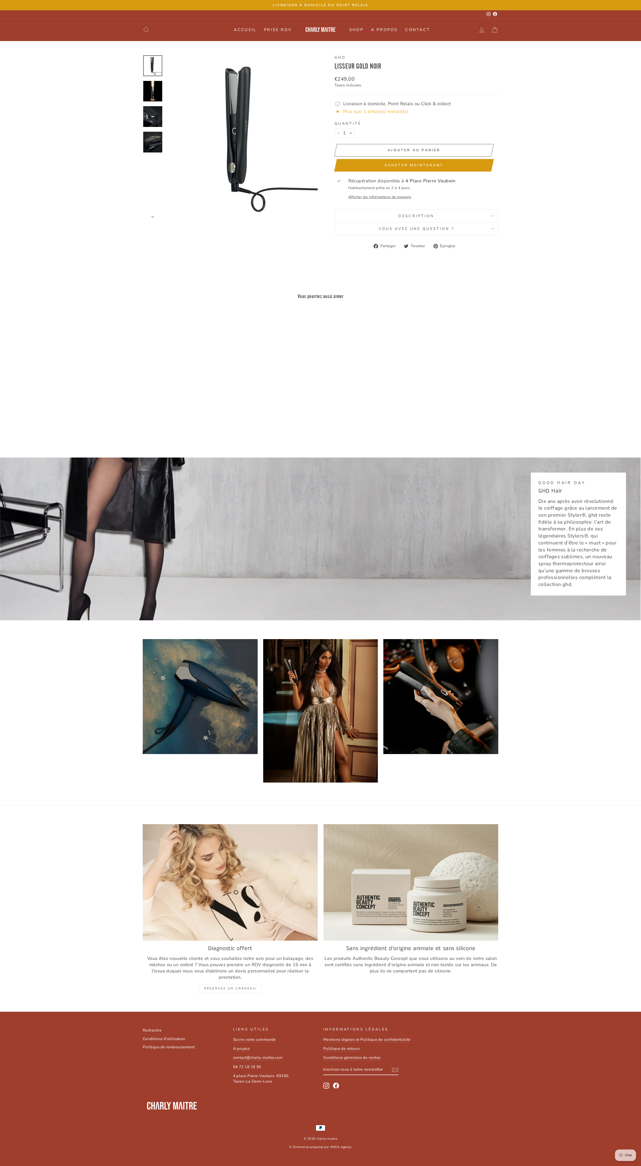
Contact (417, 30)
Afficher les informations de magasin (379, 196)
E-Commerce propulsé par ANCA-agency (320, 1147)
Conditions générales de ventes (352, 1057)
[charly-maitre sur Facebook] (336, 1086)
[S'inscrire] (395, 1070)
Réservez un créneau (230, 988)
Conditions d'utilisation (164, 1038)
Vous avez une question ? (416, 228)
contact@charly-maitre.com (258, 1057)
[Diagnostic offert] (230, 882)
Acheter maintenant (414, 165)
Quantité (348, 123)
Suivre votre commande (254, 1039)
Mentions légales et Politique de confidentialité (366, 1039)
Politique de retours (341, 1048)
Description (416, 215)
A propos (384, 30)
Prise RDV (278, 30)
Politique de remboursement (169, 1047)
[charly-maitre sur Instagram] (326, 1086)
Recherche (152, 1030)
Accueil (245, 30)
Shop (356, 30)
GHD (340, 57)
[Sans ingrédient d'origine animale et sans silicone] (410, 882)
